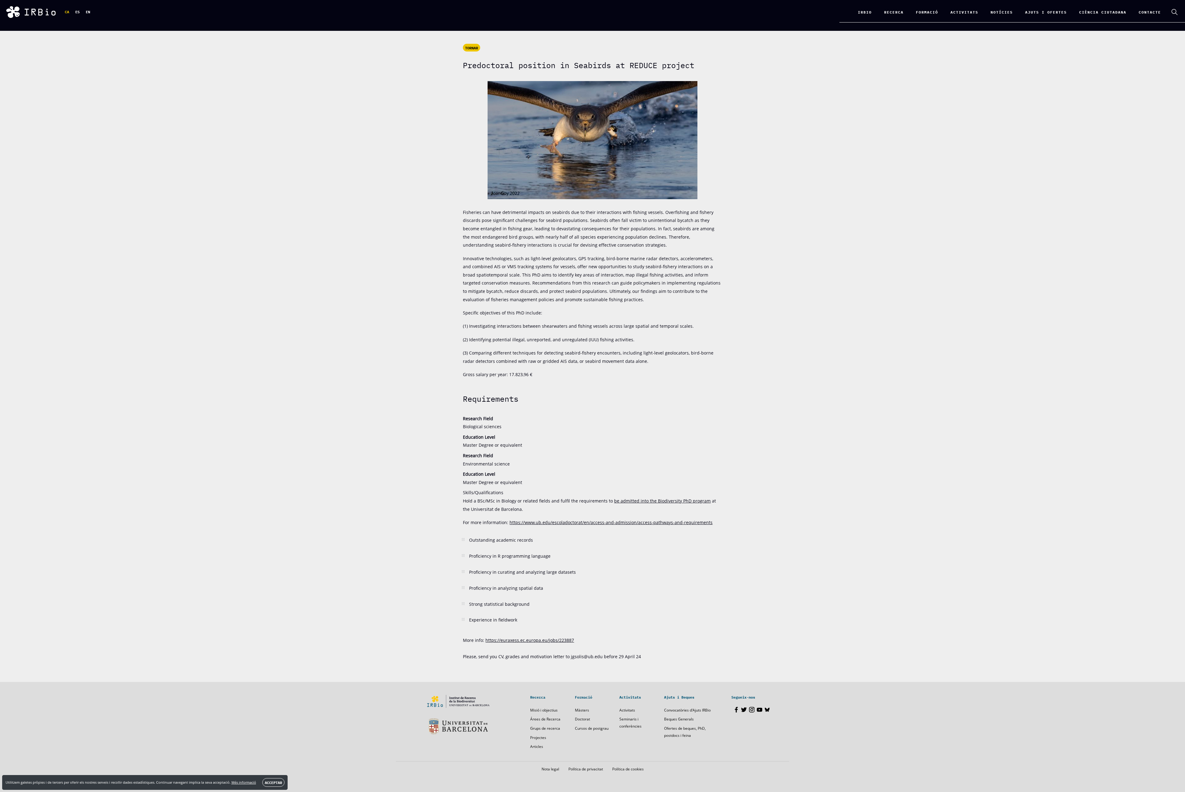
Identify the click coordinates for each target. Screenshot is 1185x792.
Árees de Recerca (545, 719)
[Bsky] (767, 709)
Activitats (627, 710)
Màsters (582, 710)
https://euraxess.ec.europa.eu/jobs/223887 (529, 640)
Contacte (1150, 11)
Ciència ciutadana (1102, 11)
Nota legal (550, 769)
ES (77, 11)
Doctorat (582, 719)
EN (88, 11)
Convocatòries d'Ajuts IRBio (687, 710)
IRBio (865, 11)
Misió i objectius (544, 710)
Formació (927, 11)
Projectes (538, 737)
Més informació (243, 782)
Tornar (471, 48)
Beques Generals (679, 719)
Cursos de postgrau (592, 728)
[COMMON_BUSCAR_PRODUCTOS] (1174, 12)
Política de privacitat (585, 769)
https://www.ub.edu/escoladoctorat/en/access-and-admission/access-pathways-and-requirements (611, 522)
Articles (536, 746)
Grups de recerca (545, 728)
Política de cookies (628, 769)
